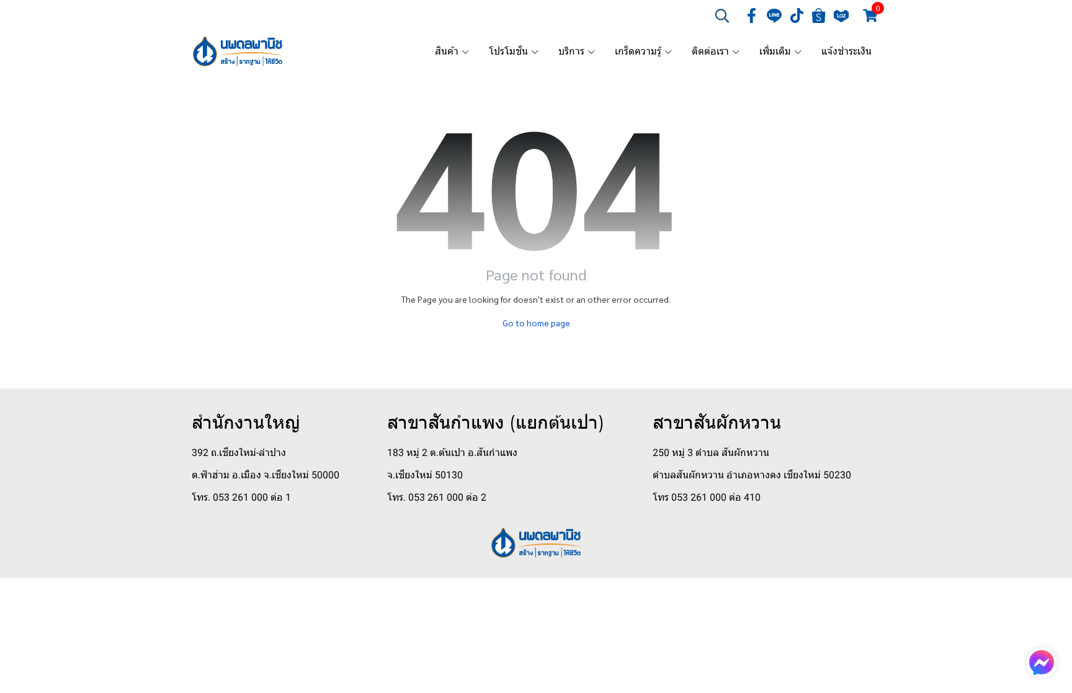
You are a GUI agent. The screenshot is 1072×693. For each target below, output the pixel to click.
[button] (722, 15)
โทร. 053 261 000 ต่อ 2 (436, 497)
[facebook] (752, 15)
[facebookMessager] (1041, 662)
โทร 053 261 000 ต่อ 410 (707, 497)
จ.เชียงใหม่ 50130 (425, 475)
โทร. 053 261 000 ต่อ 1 (241, 497)
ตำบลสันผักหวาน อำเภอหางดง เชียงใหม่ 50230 (752, 475)
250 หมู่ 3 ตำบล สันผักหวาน (711, 452)
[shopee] (819, 15)
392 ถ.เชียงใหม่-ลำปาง (239, 452)
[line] (774, 15)
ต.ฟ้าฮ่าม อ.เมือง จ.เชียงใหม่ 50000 (265, 475)
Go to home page (536, 322)
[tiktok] (796, 15)
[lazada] (841, 15)
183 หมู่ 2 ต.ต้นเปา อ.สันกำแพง (452, 452)
